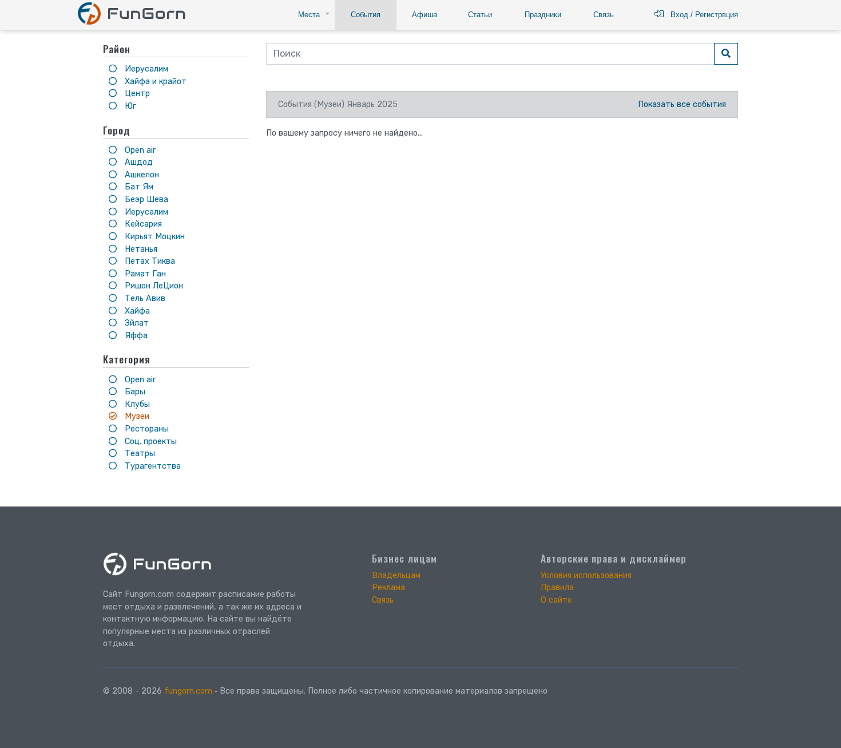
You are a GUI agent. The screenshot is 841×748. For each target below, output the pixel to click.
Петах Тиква (148, 261)
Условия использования (586, 575)
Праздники (543, 14)
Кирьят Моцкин (153, 237)
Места (309, 14)
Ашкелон (140, 175)
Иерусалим (145, 69)
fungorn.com (188, 691)
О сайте (556, 600)
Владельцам (396, 575)
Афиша (424, 14)
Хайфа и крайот (154, 81)
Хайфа (136, 311)
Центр (136, 93)
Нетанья (139, 249)
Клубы (136, 404)
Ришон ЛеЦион (152, 286)
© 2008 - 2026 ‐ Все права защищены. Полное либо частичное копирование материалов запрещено (325, 691)
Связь (603, 14)
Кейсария (142, 224)
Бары (133, 392)
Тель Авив (143, 298)
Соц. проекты (149, 441)
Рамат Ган (144, 274)
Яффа (135, 336)
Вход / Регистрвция (701, 14)
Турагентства (151, 466)
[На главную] (131, 13)
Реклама (388, 587)
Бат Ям (137, 187)
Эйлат (135, 323)
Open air (139, 150)
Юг (129, 106)
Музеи (135, 416)
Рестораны (145, 429)
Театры (138, 453)
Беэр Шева (145, 199)
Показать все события (682, 104)
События (365, 14)
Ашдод (137, 162)
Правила (557, 587)
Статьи (480, 14)
